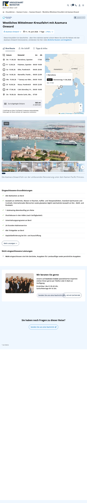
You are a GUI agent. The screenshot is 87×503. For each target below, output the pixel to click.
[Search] (68, 5)
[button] (58, 88)
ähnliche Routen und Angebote (59, 40)
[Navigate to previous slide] (6, 140)
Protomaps (69, 113)
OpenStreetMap (79, 113)
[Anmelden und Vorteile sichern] (79, 5)
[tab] (9, 48)
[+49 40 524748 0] (76, 5)
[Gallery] (43, 140)
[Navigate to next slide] (81, 140)
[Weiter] (83, 167)
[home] (3, 12)
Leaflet (62, 113)
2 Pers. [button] (48, 32)
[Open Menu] (83, 5)
